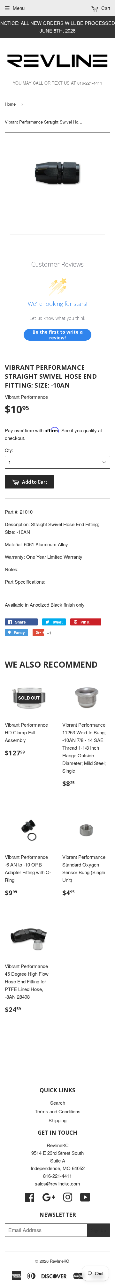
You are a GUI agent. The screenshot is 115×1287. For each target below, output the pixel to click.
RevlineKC (59, 1261)
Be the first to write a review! (58, 335)
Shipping (57, 1120)
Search (57, 1102)
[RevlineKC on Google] (48, 1199)
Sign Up (98, 1230)
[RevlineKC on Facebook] (29, 1199)
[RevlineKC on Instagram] (68, 1199)
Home (10, 104)
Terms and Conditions (57, 1111)
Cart (105, 7)
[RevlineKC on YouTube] (85, 1199)
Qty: (9, 450)
